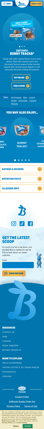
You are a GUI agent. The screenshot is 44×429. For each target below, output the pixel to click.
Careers (6, 341)
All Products (16, 97)
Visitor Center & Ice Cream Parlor (20, 367)
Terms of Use (30, 406)
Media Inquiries (10, 346)
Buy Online (19, 77)
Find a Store (19, 86)
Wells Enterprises (12, 363)
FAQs (4, 337)
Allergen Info (10, 188)
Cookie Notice (21, 423)
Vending (7, 376)
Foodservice (9, 372)
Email (4, 260)
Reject (16, 426)
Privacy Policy (13, 406)
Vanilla (14, 100)
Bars (25, 97)
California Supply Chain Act (22, 401)
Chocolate (23, 100)
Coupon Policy (22, 397)
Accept (28, 426)
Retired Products (11, 350)
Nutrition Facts (11, 178)
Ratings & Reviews (13, 169)
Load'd (32, 97)
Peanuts (14, 104)
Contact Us (8, 332)
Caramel (32, 100)
